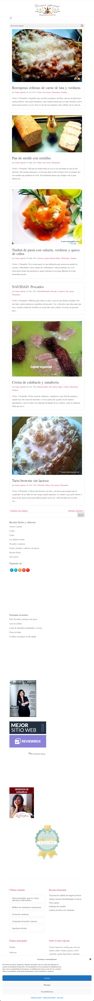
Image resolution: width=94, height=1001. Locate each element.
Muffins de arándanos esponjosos (26, 907)
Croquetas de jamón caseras (24, 921)
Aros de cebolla (15, 623)
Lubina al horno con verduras (61, 910)
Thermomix (56, 92)
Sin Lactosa (47, 92)
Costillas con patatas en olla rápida (22, 636)
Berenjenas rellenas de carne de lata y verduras (46, 87)
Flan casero (54, 903)
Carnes (39, 92)
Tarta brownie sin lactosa (30, 480)
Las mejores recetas (16, 539)
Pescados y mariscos (58, 291)
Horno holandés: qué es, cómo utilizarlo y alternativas (25, 899)
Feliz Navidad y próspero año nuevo (23, 619)
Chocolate (41, 485)
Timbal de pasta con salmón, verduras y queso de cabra (46, 251)
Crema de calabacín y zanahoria (35, 382)
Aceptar (47, 978)
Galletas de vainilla (57, 907)
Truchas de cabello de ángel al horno (65, 896)
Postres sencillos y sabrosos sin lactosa (24, 548)
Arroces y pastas (43, 258)
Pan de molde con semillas (31, 157)
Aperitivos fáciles (19, 928)
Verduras (64, 92)
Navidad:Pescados (44, 291)
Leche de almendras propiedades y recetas (25, 628)
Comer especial (20, 92)
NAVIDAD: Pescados (28, 286)
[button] (90, 959)
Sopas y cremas (63, 387)
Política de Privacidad (49, 997)
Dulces (47, 485)
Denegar (47, 985)
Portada (12, 947)
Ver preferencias (47, 991)
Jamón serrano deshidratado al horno (65, 899)
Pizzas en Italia (15, 632)
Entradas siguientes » (76, 510)
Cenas (11, 535)
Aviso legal (60, 997)
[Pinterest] (28, 570)
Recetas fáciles (55, 258)
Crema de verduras (20, 914)
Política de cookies (36, 997)
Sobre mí (12, 952)
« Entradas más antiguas (18, 510)
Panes (40, 162)
